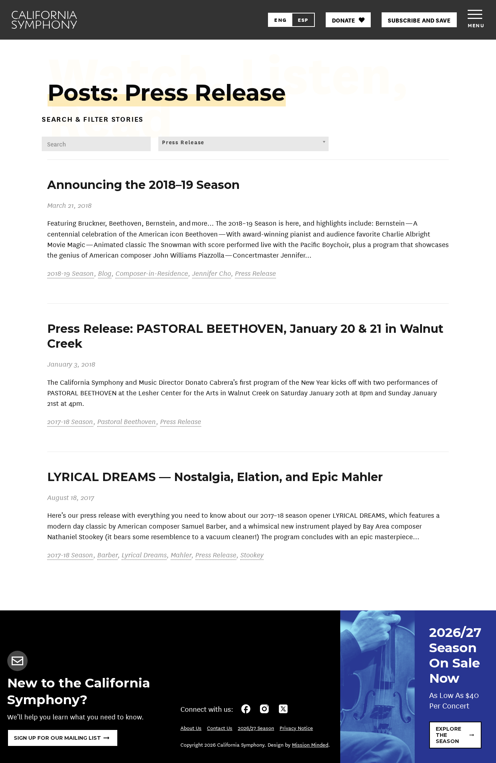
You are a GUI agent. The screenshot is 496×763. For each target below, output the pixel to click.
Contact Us (219, 728)
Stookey (252, 555)
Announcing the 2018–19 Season (143, 185)
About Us (191, 728)
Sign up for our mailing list (57, 738)
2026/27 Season (256, 728)
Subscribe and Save (419, 19)
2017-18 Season (70, 421)
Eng (280, 20)
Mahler (181, 555)
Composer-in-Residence (151, 273)
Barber (107, 555)
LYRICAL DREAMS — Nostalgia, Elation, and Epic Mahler (215, 477)
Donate (343, 19)
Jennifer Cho (211, 273)
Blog (104, 273)
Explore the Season (448, 735)
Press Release (255, 273)
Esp (303, 20)
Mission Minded (310, 744)
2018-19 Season (70, 273)
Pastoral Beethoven (126, 421)
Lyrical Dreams (144, 555)
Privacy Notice (296, 728)
